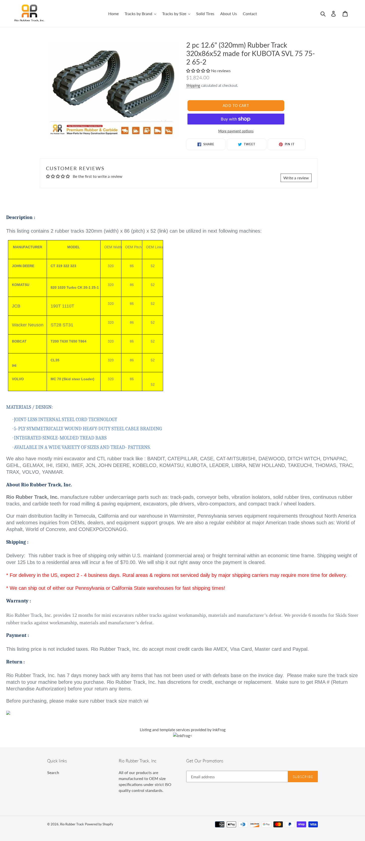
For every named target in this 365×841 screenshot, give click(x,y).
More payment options (236, 131)
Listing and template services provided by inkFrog (182, 729)
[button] (198, 70)
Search (53, 772)
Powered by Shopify (99, 824)
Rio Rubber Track (72, 824)
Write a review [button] (296, 177)
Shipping (193, 85)
